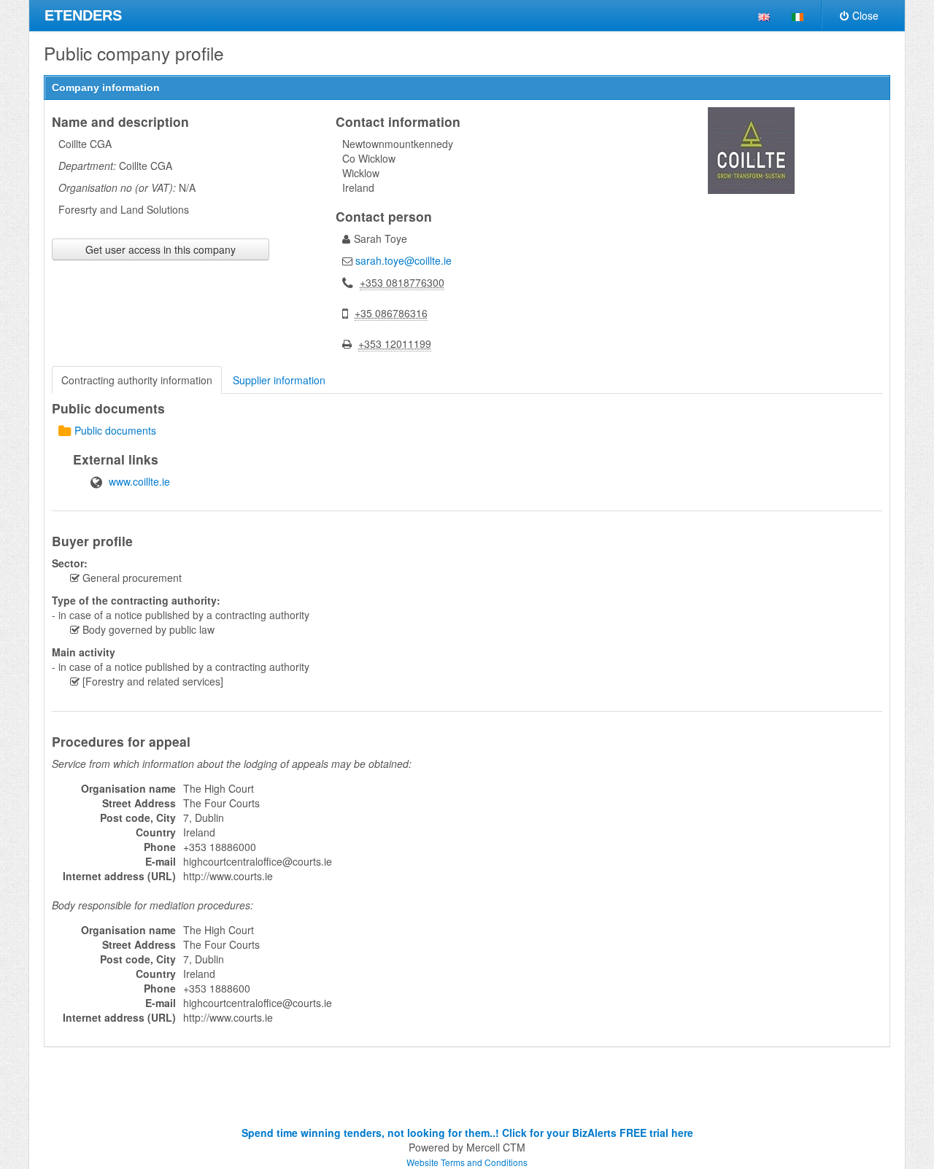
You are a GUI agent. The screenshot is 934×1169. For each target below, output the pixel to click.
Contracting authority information (136, 380)
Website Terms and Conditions (467, 1162)
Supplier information (279, 380)
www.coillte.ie (139, 481)
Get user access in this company (160, 249)
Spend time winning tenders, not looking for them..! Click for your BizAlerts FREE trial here (467, 1132)
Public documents (115, 430)
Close (865, 15)
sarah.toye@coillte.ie (403, 260)
